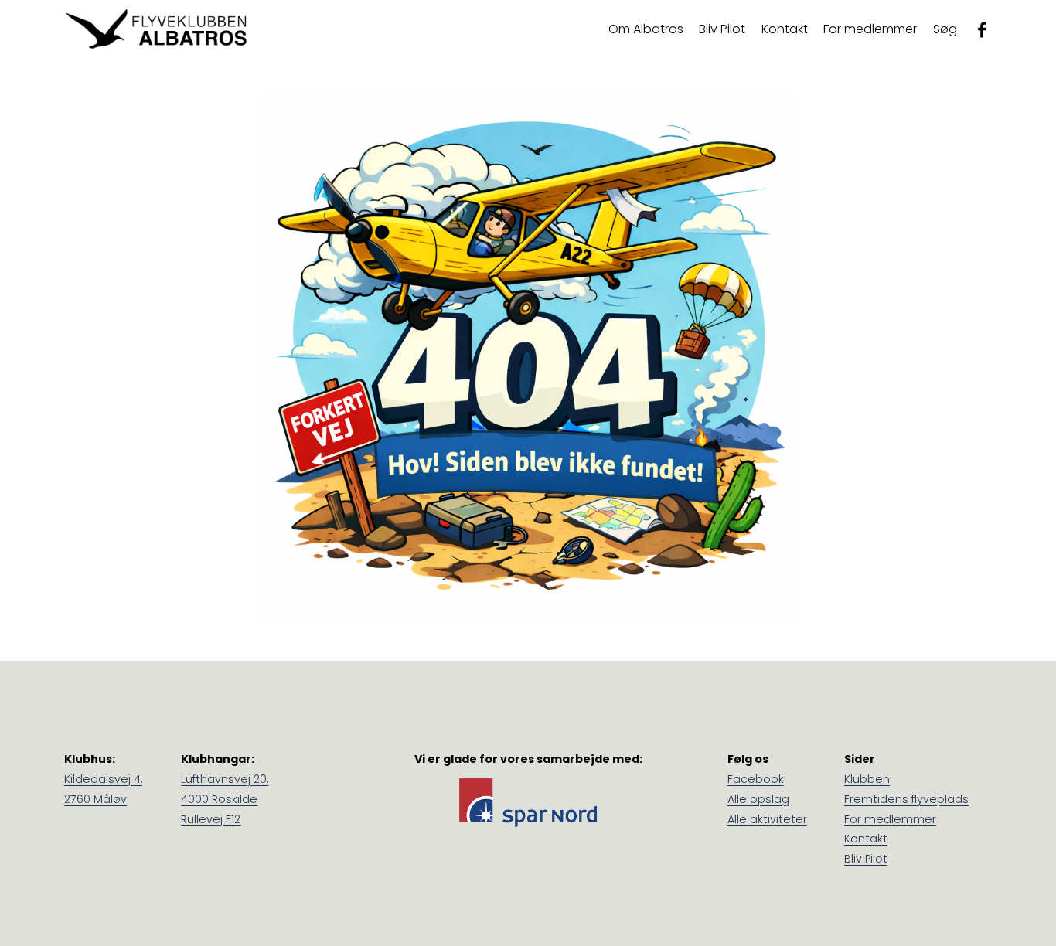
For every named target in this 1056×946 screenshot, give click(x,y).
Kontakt (784, 29)
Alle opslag (758, 799)
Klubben (867, 779)
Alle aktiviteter (767, 819)
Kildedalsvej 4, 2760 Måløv (103, 789)
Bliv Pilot (722, 29)
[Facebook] (982, 29)
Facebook (755, 779)
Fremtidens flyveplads (906, 799)
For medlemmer (890, 819)
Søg (945, 29)
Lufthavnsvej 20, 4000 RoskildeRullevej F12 (224, 799)
